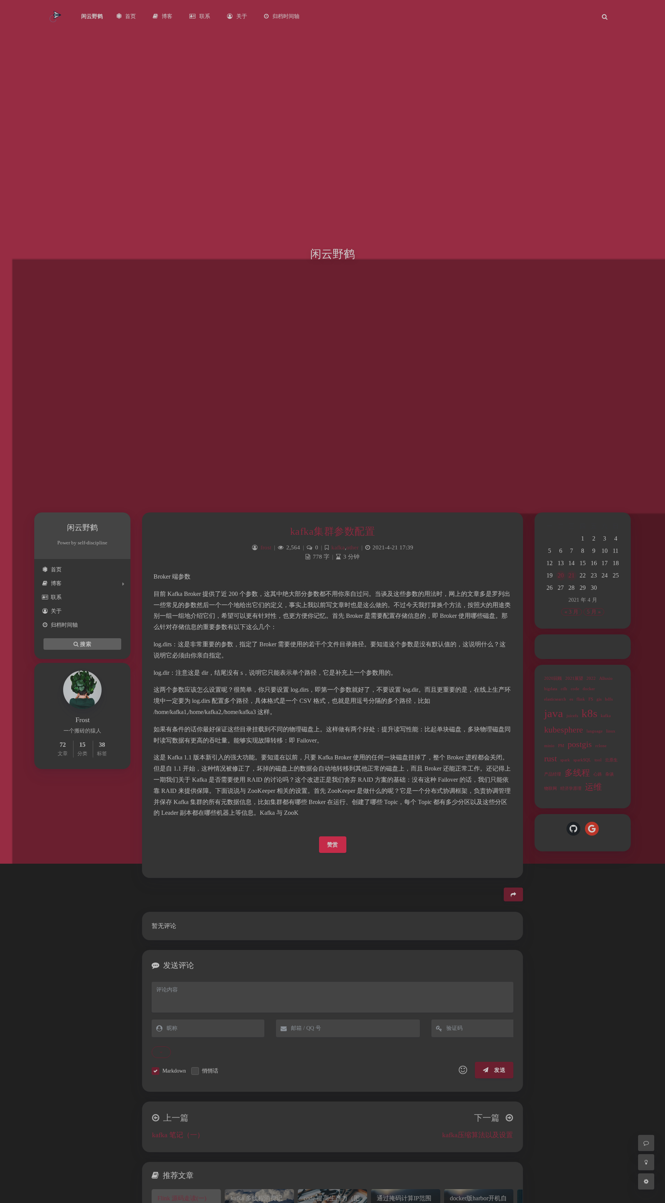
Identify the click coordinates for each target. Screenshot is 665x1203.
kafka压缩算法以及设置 (477, 1135)
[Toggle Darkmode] (646, 1162)
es (571, 699)
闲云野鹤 (92, 16)
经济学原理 (570, 788)
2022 (591, 678)
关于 (56, 611)
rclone (601, 746)
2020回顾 (553, 678)
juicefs (572, 716)
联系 (56, 597)
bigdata (550, 689)
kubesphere (563, 729)
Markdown (174, 1071)
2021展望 (574, 678)
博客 (56, 583)
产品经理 (552, 774)
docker (589, 689)
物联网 (550, 788)
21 (571, 575)
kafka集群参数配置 (332, 531)
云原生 (611, 760)
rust (550, 758)
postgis (580, 744)
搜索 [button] (85, 644)
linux (610, 731)
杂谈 (609, 774)
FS (590, 699)
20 (561, 575)
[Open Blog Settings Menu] (646, 1181)
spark (565, 760)
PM (561, 746)
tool (598, 760)
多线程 (577, 773)
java (553, 713)
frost (266, 547)
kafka (606, 716)
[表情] (463, 1070)
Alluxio (606, 678)
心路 (597, 774)
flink (580, 699)
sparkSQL (582, 760)
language (594, 731)
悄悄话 (210, 1071)
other (352, 547)
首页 (56, 569)
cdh (564, 689)
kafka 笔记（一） (178, 1135)
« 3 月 (571, 612)
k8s (589, 713)
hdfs (609, 699)
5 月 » (594, 612)
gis (599, 699)
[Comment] (646, 1143)
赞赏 (332, 845)
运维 (593, 787)
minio (549, 746)
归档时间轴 (64, 625)
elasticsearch (555, 699)
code (575, 689)
